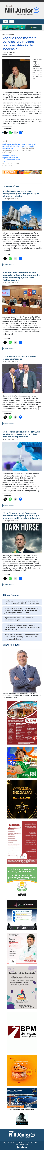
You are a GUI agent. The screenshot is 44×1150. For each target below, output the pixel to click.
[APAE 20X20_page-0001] (22, 882)
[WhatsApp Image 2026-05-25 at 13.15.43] (22, 723)
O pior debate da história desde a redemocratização (20, 357)
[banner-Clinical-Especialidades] (22, 842)
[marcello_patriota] (22, 1119)
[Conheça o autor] (22, 670)
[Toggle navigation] (5, 21)
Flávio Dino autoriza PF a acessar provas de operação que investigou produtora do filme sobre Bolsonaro (21, 516)
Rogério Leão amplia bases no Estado (29, 145)
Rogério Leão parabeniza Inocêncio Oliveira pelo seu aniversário (11, 146)
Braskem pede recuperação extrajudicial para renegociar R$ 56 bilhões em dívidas (20, 194)
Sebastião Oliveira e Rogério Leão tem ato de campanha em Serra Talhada (11, 159)
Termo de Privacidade (22, 1144)
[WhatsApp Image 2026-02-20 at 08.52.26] (22, 799)
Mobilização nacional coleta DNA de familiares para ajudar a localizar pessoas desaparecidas (21, 434)
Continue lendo (8, 265)
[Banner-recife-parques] (22, 762)
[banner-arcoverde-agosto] (22, 172)
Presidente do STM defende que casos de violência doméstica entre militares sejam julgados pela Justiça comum (21, 276)
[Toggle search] (11, 21)
